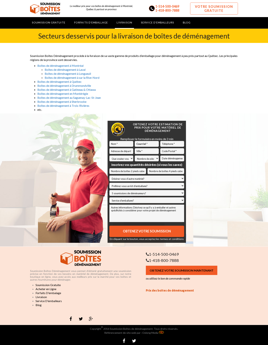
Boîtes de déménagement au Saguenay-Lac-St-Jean (69, 97)
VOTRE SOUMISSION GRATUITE (214, 9)
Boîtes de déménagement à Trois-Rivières (63, 105)
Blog (39, 305)
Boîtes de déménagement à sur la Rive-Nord (72, 77)
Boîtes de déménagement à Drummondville (64, 85)
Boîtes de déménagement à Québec (59, 81)
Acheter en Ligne (46, 289)
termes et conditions (172, 238)
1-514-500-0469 (167, 6)
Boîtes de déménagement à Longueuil (68, 73)
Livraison (41, 297)
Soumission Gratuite (48, 285)
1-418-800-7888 (167, 10)
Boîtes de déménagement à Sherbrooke (61, 101)
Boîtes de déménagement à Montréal (60, 65)
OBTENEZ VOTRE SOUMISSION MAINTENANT (181, 270)
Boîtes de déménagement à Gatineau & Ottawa (66, 89)
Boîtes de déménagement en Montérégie (62, 93)
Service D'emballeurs (49, 301)
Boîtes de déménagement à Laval (65, 69)
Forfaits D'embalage (48, 293)
